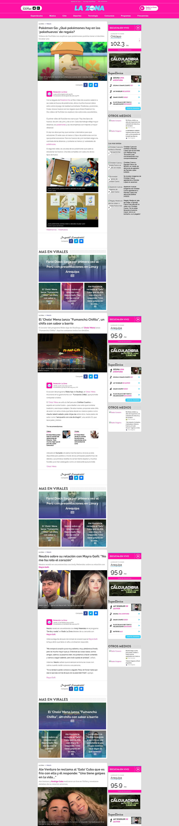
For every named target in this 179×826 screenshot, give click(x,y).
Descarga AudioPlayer (89, 1)
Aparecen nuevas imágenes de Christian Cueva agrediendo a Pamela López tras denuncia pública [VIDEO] (132, 191)
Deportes (77, 15)
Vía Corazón (131, 127)
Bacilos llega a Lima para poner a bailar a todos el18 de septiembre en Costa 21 (133, 651)
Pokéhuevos (63, 230)
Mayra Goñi (92, 639)
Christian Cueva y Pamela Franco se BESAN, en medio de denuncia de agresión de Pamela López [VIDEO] (131, 167)
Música (52, 15)
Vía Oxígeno (131, 138)
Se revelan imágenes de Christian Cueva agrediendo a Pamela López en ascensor (132, 179)
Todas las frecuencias (124, 50)
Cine (64, 15)
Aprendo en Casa (76, 1)
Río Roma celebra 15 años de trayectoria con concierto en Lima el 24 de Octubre (133, 123)
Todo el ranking (133, 108)
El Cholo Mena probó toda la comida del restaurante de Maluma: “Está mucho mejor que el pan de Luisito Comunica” (53, 440)
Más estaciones (102, 1)
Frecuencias (142, 15)
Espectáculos (37, 15)
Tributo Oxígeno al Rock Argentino (133, 660)
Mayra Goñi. (51, 634)
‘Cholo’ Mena (90, 392)
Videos (49, 431)
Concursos (109, 15)
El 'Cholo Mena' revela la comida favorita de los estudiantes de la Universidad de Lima (80, 439)
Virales (76, 431)
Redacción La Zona (60, 92)
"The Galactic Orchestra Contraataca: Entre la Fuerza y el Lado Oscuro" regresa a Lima (133, 425)
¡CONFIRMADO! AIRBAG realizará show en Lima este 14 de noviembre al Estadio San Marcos (133, 133)
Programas (126, 15)
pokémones (61, 125)
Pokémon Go (65, 100)
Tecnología (93, 15)
